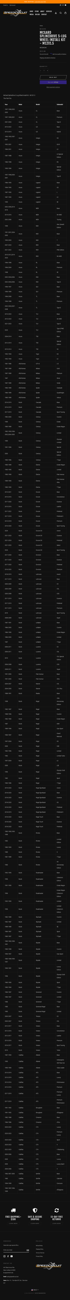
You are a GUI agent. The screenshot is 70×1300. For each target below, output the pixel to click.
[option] (35, 1)
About (42, 11)
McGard (43, 29)
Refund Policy (39, 1245)
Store (37, 11)
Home (31, 11)
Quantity (43, 66)
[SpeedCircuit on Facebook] (8, 1256)
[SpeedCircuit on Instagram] (4, 1256)
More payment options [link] (53, 87)
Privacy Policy (39, 1256)
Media (32, 14)
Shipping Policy (39, 1249)
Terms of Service (40, 1253)
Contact (44, 14)
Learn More (13, 1223)
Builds (37, 14)
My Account (12, 5)
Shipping (42, 58)
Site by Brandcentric (40, 1293)
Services (49, 11)
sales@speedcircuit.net (12, 1276)
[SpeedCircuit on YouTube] (12, 1256)
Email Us (5, 5)
